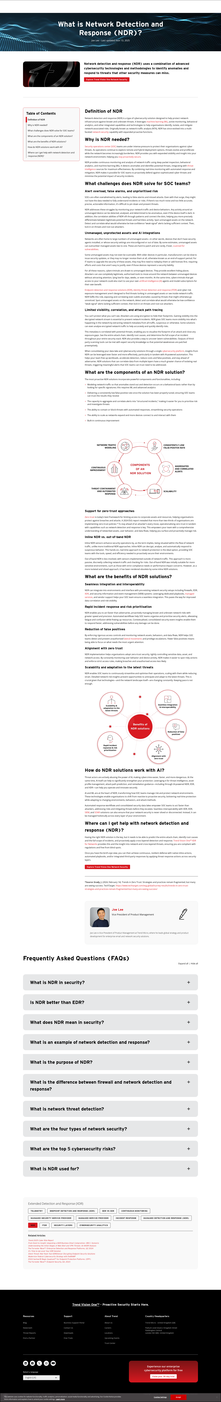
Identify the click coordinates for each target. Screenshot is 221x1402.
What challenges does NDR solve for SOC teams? (51, 130)
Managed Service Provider (94, 1218)
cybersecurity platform (173, 351)
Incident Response (126, 1218)
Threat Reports (29, 1333)
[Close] (217, 1397)
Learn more (60, 1399)
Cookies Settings (160, 1397)
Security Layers (63, 1225)
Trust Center (110, 1343)
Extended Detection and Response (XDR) (55, 1203)
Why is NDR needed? (38, 125)
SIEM (87, 812)
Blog (25, 1322)
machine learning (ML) (157, 121)
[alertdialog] (110, 1397)
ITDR (44, 1225)
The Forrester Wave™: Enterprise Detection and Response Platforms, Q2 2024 (60, 1248)
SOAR (97, 812)
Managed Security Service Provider (51, 1218)
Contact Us (68, 1328)
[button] (110, 1069)
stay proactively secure (130, 156)
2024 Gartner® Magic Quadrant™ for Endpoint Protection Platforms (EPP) (59, 1259)
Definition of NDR (36, 119)
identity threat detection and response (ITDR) (155, 290)
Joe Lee (117, 909)
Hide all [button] (194, 963)
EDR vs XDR (108, 1211)
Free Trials (68, 1338)
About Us (108, 1322)
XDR (87, 593)
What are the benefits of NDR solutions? (47, 141)
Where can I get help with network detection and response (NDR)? (51, 154)
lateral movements (133, 638)
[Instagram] (46, 1363)
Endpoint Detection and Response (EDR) (72, 1211)
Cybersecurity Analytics (94, 1225)
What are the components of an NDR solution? (50, 136)
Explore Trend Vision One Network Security (105, 79)
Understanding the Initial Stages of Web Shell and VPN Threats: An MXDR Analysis (62, 1246)
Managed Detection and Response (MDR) (166, 1218)
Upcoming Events (112, 1338)
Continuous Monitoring (134, 1211)
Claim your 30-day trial (162, 1375)
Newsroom (27, 1328)
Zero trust (90, 517)
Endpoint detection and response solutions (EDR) (108, 290)
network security (100, 132)
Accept (178, 1397)
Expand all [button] (183, 963)
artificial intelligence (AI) (150, 281)
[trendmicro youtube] (53, 1363)
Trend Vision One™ (85, 1304)
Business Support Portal (74, 1322)
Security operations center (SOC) (100, 146)
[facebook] (32, 1363)
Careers (108, 1328)
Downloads (68, 1333)
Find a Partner (29, 1338)
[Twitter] (39, 1363)
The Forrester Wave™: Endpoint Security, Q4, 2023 (49, 1262)
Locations (109, 1333)
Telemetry (37, 1211)
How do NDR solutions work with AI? (45, 147)
